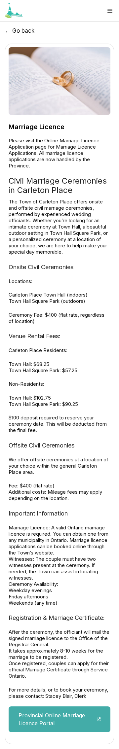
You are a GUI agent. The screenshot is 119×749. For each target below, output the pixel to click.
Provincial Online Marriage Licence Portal (52, 719)
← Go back (19, 30)
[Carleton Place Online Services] (14, 10)
